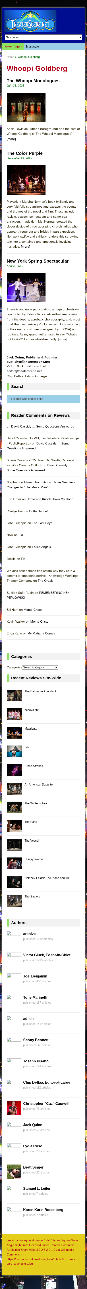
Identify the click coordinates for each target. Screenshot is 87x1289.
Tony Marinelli (35, 997)
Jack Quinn (32, 1125)
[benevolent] (14, 717)
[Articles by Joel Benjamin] (14, 985)
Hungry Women (34, 859)
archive (29, 934)
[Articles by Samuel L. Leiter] (14, 1197)
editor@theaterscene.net (24, 371)
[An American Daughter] (14, 792)
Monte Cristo (33, 609)
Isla (27, 747)
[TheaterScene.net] (43, 21)
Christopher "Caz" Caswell (45, 1104)
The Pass (31, 822)
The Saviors (32, 896)
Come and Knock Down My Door (50, 499)
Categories (14, 667)
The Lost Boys (42, 523)
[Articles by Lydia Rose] (14, 1155)
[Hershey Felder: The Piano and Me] (14, 885)
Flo (21, 535)
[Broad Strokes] (14, 773)
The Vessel (32, 840)
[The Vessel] (14, 848)
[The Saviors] (14, 904)
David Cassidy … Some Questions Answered (42, 426)
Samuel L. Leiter (36, 1188)
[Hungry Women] (14, 866)
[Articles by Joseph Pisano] (14, 1070)
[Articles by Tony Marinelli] (14, 1006)
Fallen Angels (41, 547)
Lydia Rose (32, 1146)
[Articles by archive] (14, 943)
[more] (11, 139)
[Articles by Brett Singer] (14, 1176)
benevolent (32, 710)
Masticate (32, 46)
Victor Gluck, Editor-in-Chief (46, 955)
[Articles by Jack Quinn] (14, 1134)
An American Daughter (39, 784)
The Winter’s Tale (36, 803)
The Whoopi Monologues (33, 80)
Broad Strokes (34, 766)
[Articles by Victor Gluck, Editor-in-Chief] (14, 964)
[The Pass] (14, 829)
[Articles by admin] (14, 1028)
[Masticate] (14, 736)
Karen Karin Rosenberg (43, 1210)
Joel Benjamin (35, 976)
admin (28, 1019)
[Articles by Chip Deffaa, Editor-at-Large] (14, 1091)
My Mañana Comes (41, 633)
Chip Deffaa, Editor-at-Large (46, 1082)
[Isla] (14, 754)
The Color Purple (25, 153)
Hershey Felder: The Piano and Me (47, 878)
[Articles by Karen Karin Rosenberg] (14, 1219)
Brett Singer (33, 1167)
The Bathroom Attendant (40, 691)
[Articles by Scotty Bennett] (14, 1049)
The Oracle (46, 580)
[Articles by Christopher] (14, 1112)
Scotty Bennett (35, 1040)
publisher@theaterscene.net (28, 361)
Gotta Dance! (38, 511)
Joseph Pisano (36, 1061)
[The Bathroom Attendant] (14, 699)
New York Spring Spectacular (38, 261)
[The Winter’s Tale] (14, 811)
